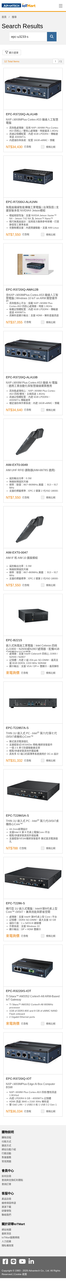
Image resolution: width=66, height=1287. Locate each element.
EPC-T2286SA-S (17, 815)
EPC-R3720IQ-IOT (18, 1078)
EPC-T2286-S (15, 903)
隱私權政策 (8, 1245)
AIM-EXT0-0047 (17, 552)
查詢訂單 (6, 1184)
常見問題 (6, 1161)
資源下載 (6, 1206)
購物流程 (6, 1137)
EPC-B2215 (14, 640)
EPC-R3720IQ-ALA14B (22, 114)
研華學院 (6, 1210)
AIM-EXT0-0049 (17, 464)
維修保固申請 (9, 1203)
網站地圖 (6, 1229)
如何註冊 (6, 1176)
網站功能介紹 (9, 1149)
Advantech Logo (19, 6)
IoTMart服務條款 (11, 1237)
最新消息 (6, 1233)
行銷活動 (6, 1153)
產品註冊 (6, 1198)
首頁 (4, 17)
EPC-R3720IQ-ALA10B (22, 377)
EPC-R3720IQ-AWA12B (22, 289)
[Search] (52, 36)
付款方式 (6, 1141)
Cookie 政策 (20, 1274)
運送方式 (6, 1145)
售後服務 (6, 1157)
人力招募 (6, 1241)
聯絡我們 (6, 1214)
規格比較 (51, 146)
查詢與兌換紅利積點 (12, 1180)
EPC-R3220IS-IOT (18, 991)
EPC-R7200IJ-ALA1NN (21, 202)
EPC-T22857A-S (17, 728)
